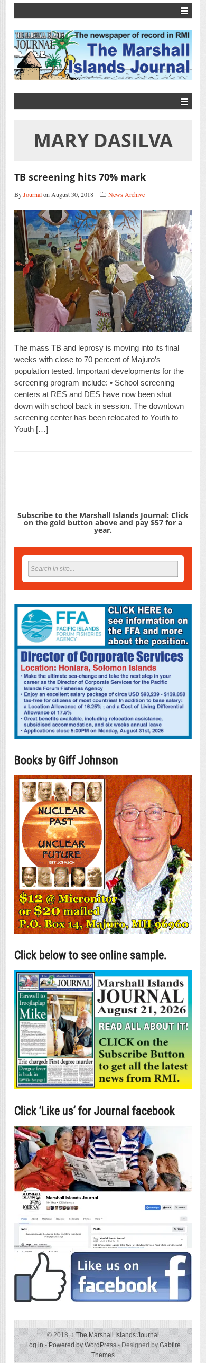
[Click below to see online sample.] (103, 1029)
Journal (32, 194)
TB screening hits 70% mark (80, 177)
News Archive (126, 194)
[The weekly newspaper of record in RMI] (103, 55)
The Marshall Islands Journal (115, 1335)
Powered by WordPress (82, 1345)
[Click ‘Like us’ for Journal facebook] (103, 1214)
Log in (34, 1345)
